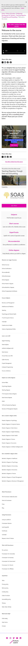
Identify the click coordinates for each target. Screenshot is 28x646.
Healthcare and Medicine (7, 306)
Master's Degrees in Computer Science (11, 424)
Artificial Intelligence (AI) (7, 348)
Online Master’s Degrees (7, 283)
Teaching (4, 310)
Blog (3, 508)
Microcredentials (6, 272)
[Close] (26, 2)
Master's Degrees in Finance (8, 439)
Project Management (6, 363)
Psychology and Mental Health (9, 314)
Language (4, 321)
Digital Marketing (6, 340)
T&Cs (3, 580)
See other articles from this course (14, 161)
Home (3, 13)
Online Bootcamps (6, 276)
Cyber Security (5, 359)
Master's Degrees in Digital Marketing (10, 431)
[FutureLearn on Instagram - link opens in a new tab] (10, 638)
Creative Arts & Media (7, 325)
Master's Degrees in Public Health (10, 435)
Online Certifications (6, 268)
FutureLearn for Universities (8, 553)
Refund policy (5, 588)
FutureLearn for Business (8, 557)
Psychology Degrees (6, 386)
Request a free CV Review (8, 538)
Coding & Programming (7, 367)
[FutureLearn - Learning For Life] (14, 641)
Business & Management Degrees (9, 408)
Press (3, 504)
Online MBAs (5, 382)
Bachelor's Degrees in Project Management (12, 477)
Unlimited (4, 534)
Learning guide (5, 527)
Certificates (4, 531)
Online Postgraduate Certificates (9, 291)
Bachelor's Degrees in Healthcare (9, 458)
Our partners (5, 550)
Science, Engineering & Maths (9, 329)
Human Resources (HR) (7, 355)
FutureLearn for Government (8, 561)
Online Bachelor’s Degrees (8, 287)
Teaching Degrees (6, 390)
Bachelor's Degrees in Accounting (9, 466)
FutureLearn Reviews (7, 523)
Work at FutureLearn (6, 500)
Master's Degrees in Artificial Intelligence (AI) (12, 446)
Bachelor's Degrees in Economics (9, 469)
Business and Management (8, 302)
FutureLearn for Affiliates (8, 569)
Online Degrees (5, 280)
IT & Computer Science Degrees (9, 393)
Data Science (5, 352)
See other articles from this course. (16, 25)
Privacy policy (5, 584)
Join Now (14, 206)
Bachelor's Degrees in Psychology (10, 462)
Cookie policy (5, 591)
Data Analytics (5, 344)
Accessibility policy (6, 599)
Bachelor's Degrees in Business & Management (13, 481)
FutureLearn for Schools (7, 565)
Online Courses (5, 264)
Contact (4, 626)
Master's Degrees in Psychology (9, 420)
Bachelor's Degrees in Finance (9, 473)
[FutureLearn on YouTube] (17, 638)
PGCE (3, 401)
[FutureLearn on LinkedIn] (20, 638)
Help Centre (5, 622)
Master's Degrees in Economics (9, 443)
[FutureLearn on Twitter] (13, 638)
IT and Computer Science (8, 317)
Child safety (5, 618)
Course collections (6, 371)
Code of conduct (6, 595)
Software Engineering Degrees (9, 405)
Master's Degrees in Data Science (9, 428)
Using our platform (6, 519)
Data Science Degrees (7, 397)
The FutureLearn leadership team (9, 496)
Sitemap (4, 603)
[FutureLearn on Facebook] (7, 638)
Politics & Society (10, 13)
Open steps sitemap (6, 606)
